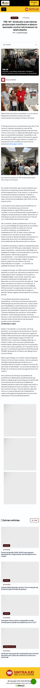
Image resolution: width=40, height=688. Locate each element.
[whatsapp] (33, 681)
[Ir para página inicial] (32, 9)
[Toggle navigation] (3, 9)
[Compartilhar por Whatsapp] (25, 39)
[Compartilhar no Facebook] (15, 39)
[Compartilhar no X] (18, 39)
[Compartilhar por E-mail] (22, 39)
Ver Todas (34, 520)
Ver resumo (7, 45)
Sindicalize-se (34, 3)
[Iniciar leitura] (3, 80)
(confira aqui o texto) (15, 144)
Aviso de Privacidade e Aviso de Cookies (20, 683)
